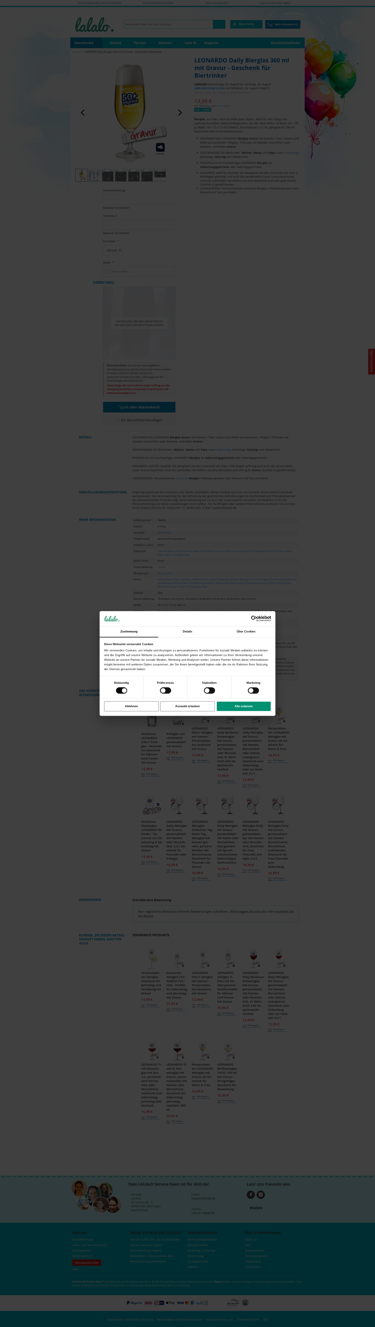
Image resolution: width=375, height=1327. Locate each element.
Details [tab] (187, 631)
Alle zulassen (244, 706)
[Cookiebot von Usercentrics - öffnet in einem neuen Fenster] (254, 619)
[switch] (165, 691)
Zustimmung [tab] (129, 631)
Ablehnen (131, 706)
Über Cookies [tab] (246, 631)
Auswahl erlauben (187, 706)
